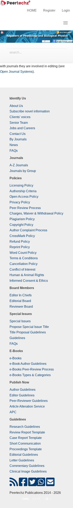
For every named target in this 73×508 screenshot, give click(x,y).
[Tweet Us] (32, 484)
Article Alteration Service (27, 406)
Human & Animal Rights (27, 275)
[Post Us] (14, 484)
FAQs (14, 150)
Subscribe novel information (30, 111)
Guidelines (17, 338)
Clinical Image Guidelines (28, 471)
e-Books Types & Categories (30, 375)
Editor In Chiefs (21, 295)
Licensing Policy (21, 185)
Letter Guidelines (22, 460)
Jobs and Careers (22, 128)
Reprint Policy (20, 247)
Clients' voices (20, 117)
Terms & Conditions (24, 258)
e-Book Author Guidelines (28, 363)
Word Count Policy (23, 252)
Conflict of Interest (22, 269)
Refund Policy (20, 241)
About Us (16, 106)
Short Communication (25, 443)
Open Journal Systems (16, 71)
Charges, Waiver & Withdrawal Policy (36, 213)
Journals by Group (23, 171)
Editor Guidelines (22, 395)
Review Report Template (27, 432)
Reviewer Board (21, 306)
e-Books (15, 358)
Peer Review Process (25, 208)
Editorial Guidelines (24, 454)
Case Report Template (26, 438)
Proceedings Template (26, 449)
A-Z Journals (19, 165)
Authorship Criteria (23, 191)
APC (13, 412)
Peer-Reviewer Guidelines (29, 400)
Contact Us (18, 134)
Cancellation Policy (24, 264)
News (14, 145)
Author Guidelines (22, 389)
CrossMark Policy (22, 236)
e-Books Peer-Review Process (32, 369)
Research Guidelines (25, 426)
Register (49, 10)
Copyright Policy (21, 224)
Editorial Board (20, 301)
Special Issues (20, 321)
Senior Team (19, 122)
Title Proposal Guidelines (28, 332)
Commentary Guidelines (27, 465)
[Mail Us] (50, 484)
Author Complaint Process (28, 230)
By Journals (18, 139)
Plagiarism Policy (22, 219)
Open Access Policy (24, 196)
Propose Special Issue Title (29, 327)
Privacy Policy (20, 202)
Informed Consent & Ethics (29, 280)
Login (66, 10)
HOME (32, 10)
